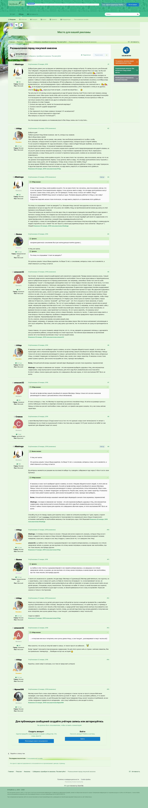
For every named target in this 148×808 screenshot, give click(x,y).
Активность (33, 14)
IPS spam (67, 785)
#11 (108, 559)
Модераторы (66, 19)
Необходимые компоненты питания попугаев (124, 78)
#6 (108, 345)
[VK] (16, 25)
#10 (108, 529)
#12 (108, 598)
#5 (108, 272)
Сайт (13, 14)
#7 (108, 382)
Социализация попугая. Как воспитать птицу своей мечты (124, 70)
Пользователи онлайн (81, 19)
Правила (54, 19)
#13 (108, 628)
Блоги (44, 19)
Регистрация (133, 4)
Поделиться (86, 55)
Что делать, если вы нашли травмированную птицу (124, 62)
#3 (108, 177)
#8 (108, 416)
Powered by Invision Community (74, 782)
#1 (108, 64)
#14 (108, 659)
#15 (108, 689)
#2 (108, 128)
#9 (108, 446)
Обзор (21, 14)
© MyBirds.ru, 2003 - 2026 (15, 790)
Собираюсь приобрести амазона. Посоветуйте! (44, 56)
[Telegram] (21, 25)
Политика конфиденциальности (68, 779)
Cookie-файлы (86, 779)
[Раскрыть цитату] (30, 182)
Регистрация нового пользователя (36, 741)
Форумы (13, 19)
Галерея (34, 19)
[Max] (11, 25)
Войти (83, 739)
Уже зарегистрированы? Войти (113, 4)
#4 (108, 234)
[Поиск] (138, 14)
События (23, 19)
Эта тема (130, 14)
